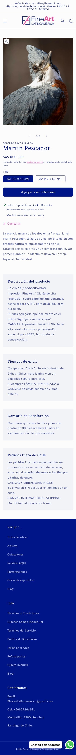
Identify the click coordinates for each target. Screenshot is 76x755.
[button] (5, 20)
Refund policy (16, 656)
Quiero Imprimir (17, 664)
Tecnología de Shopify (51, 749)
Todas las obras (17, 537)
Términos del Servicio (21, 630)
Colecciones (15, 554)
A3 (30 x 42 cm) (18, 178)
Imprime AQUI (16, 563)
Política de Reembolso (22, 639)
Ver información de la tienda (25, 215)
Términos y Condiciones (23, 613)
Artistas (12, 545)
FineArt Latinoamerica (32, 749)
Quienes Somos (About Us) (25, 621)
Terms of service (18, 647)
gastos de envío (35, 162)
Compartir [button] (13, 223)
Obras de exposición (20, 580)
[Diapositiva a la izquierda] (30, 136)
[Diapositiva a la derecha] (46, 136)
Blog (10, 588)
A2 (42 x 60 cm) (50, 178)
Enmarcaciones (17, 571)
